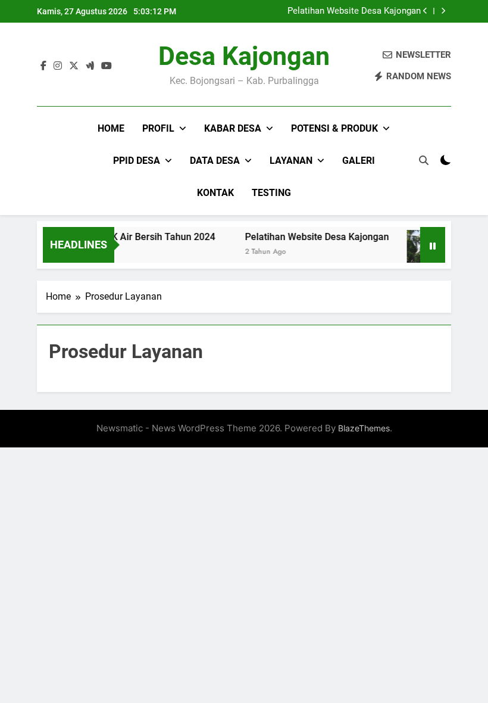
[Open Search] (423, 160)
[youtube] (106, 66)
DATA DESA (215, 160)
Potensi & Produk (334, 128)
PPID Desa (136, 160)
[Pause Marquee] (432, 245)
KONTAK (215, 192)
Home (111, 128)
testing (271, 192)
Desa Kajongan (244, 56)
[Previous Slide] (425, 11)
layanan (291, 160)
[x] (73, 66)
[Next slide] (443, 11)
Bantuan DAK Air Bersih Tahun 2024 (133, 236)
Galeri (358, 160)
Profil (158, 128)
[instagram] (57, 66)
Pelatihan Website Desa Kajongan (354, 11)
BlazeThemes (364, 428)
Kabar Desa (232, 128)
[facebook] (43, 66)
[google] (90, 66)
